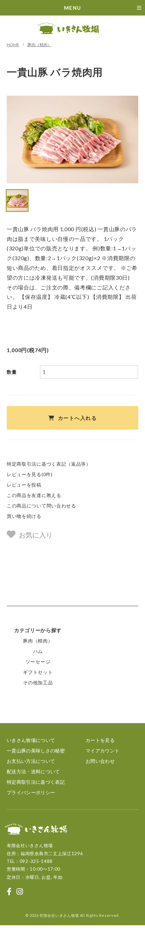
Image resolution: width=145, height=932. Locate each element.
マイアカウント (102, 750)
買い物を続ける (24, 516)
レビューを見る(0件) (30, 474)
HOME (13, 44)
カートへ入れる (77, 418)
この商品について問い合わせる (41, 505)
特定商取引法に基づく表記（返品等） (49, 464)
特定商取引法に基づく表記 (36, 782)
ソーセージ (38, 661)
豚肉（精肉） (39, 44)
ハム (38, 651)
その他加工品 (38, 682)
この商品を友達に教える (34, 495)
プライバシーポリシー (31, 792)
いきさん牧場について (31, 740)
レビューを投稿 (24, 485)
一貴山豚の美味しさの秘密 (36, 750)
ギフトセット (38, 672)
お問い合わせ (100, 761)
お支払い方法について (31, 761)
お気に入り (36, 534)
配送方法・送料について (33, 771)
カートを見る (100, 740)
